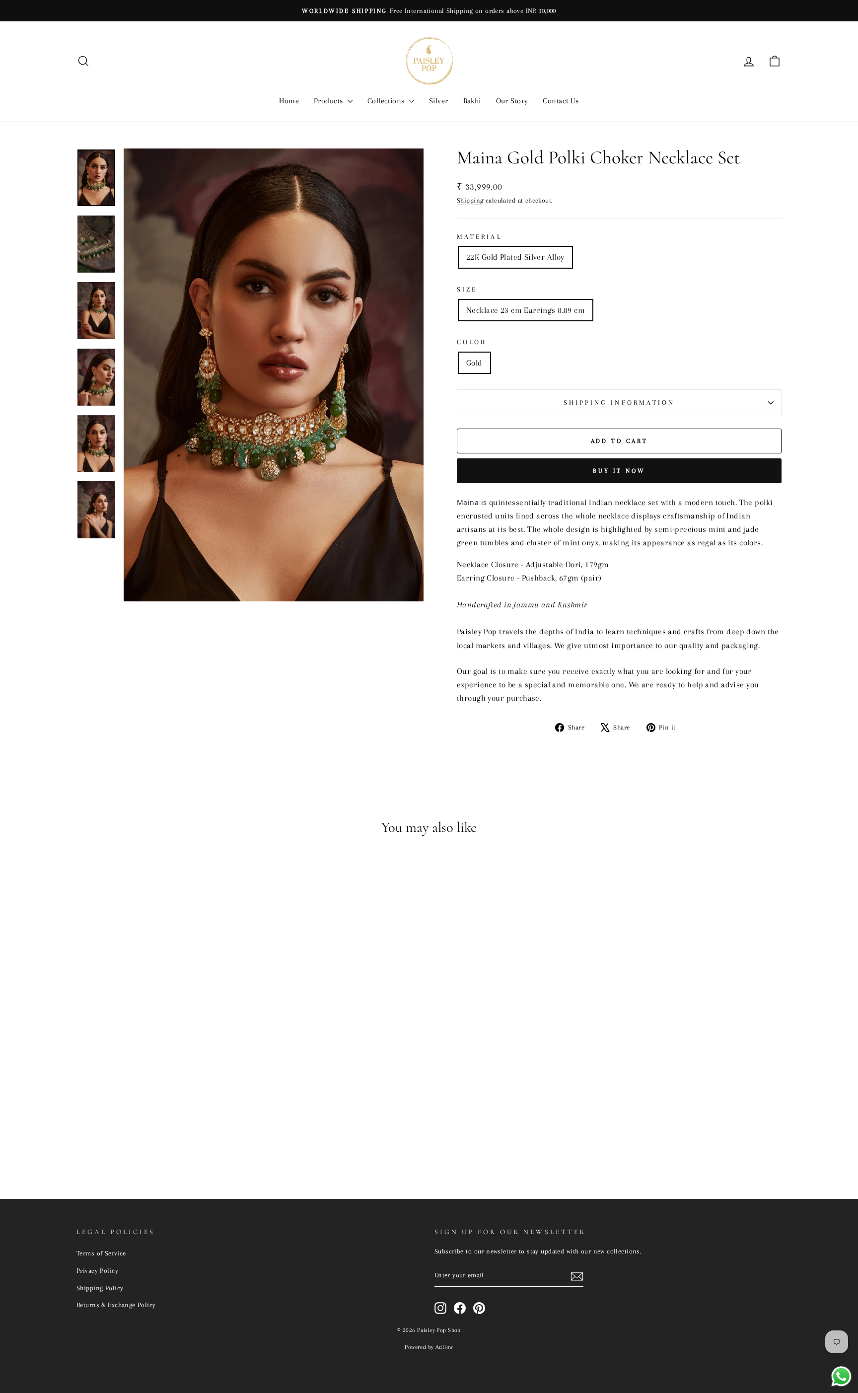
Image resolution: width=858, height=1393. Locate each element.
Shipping (470, 200)
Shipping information (619, 402)
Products (329, 100)
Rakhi (472, 100)
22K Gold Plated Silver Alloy (515, 257)
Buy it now (619, 470)
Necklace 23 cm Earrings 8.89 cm (525, 310)
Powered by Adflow (429, 1347)
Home (289, 100)
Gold (474, 362)
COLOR (471, 342)
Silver (438, 100)
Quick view (160, 1100)
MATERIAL (479, 236)
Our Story (512, 100)
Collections (387, 100)
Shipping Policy (99, 1288)
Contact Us (560, 100)
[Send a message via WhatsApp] (841, 1376)
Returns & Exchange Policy (116, 1305)
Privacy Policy (97, 1270)
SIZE (467, 289)
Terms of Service (101, 1253)
